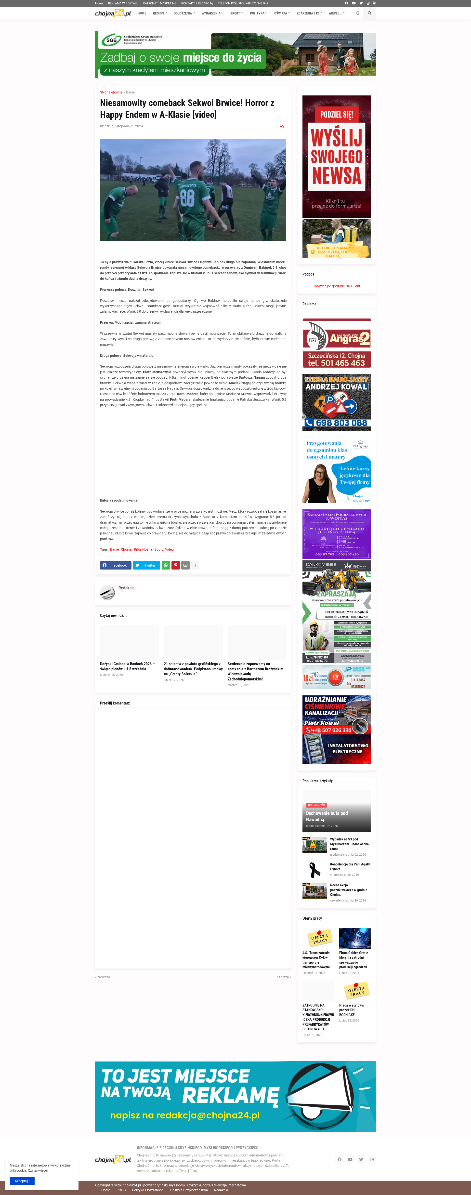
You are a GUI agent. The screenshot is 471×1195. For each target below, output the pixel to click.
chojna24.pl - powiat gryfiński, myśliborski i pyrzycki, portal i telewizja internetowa (184, 1185)
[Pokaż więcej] (195, 565)
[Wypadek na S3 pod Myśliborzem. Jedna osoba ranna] (314, 845)
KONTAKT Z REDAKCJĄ (197, 3)
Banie (130, 92)
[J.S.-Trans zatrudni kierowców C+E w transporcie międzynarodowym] (318, 938)
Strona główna (111, 92)
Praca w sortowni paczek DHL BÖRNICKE (352, 1010)
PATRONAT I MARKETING (159, 3)
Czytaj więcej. (38, 1170)
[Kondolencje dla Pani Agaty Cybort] (314, 870)
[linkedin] (374, 3)
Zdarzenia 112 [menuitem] (308, 13)
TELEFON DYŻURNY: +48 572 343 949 (243, 3)
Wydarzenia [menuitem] (211, 13)
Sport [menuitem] (235, 13)
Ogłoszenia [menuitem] (183, 13)
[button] (358, 13)
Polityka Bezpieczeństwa (189, 1190)
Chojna (126, 549)
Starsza (283, 977)
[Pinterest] (175, 565)
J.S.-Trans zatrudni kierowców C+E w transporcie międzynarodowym (316, 960)
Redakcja (221, 1190)
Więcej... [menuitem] (335, 13)
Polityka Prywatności (148, 1190)
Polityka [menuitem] (257, 13)
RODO (121, 1190)
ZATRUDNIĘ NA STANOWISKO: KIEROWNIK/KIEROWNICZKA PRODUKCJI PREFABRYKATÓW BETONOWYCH (318, 1017)
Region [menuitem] (158, 13)
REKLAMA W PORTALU (123, 3)
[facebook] (346, 3)
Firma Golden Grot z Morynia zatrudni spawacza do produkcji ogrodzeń (353, 960)
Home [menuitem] (142, 13)
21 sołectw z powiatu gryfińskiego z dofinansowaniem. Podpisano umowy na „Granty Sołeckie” (193, 669)
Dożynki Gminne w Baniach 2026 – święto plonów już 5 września (127, 666)
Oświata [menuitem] (280, 13)
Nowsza (104, 977)
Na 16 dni (352, 286)
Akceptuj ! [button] (22, 1181)
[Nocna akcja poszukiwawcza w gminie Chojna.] (314, 891)
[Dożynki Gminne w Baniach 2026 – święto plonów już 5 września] (129, 642)
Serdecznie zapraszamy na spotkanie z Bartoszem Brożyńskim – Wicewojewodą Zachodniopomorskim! (257, 671)
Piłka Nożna (143, 549)
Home (99, 3)
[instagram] (368, 3)
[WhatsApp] (166, 565)
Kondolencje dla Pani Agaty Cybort (350, 866)
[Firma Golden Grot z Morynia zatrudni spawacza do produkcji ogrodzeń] (355, 938)
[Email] (185, 565)
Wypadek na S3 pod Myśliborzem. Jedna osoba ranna (349, 844)
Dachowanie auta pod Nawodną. (327, 816)
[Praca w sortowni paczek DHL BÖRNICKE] (355, 991)
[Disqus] (193, 774)
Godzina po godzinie (329, 286)
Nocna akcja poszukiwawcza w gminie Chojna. (348, 890)
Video (169, 549)
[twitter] (361, 3)
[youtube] (354, 3)
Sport (159, 549)
